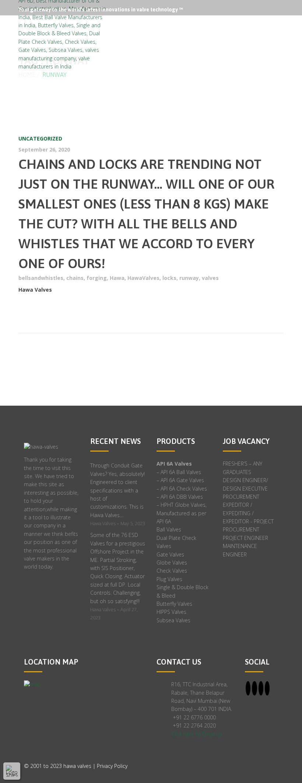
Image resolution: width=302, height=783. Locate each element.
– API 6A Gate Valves (180, 480)
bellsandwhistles (40, 277)
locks (169, 277)
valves (210, 277)
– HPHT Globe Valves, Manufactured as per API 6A (182, 513)
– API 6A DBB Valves (180, 496)
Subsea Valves (173, 620)
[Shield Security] (12, 771)
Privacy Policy (112, 765)
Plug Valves (169, 579)
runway (189, 277)
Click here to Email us (196, 733)
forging (97, 277)
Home (26, 74)
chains (75, 277)
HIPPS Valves (171, 611)
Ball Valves (169, 529)
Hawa (117, 277)
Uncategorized (40, 138)
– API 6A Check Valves (182, 488)
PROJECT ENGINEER (245, 537)
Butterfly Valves (174, 603)
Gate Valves (170, 554)
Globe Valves (172, 562)
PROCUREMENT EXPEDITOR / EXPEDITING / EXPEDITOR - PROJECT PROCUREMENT (248, 513)
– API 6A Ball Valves (179, 472)
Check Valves (172, 570)
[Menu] (283, 29)
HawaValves (143, 277)
